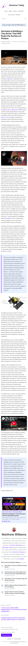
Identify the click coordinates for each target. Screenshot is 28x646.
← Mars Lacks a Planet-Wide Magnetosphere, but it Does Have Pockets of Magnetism (14, 609)
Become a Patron (6, 635)
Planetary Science (6, 43)
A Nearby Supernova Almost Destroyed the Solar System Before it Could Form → (13, 618)
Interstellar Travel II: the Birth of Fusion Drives (16, 566)
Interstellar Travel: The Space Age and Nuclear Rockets (16, 579)
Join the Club (11, 14)
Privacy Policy (17, 638)
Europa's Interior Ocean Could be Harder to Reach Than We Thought (15, 592)
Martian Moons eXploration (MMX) (12, 109)
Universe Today (16, 5)
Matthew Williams (7, 41)
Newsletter (21, 11)
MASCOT (9, 218)
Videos (10, 11)
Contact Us (10, 638)
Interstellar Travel (7, 547)
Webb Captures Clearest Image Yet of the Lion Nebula (15, 586)
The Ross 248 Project (16, 545)
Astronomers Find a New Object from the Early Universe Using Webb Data (15, 572)
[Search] (25, 18)
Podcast (15, 11)
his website (20, 559)
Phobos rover (4, 117)
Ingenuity (9, 79)
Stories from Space (18, 552)
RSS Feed (18, 14)
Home (6, 11)
